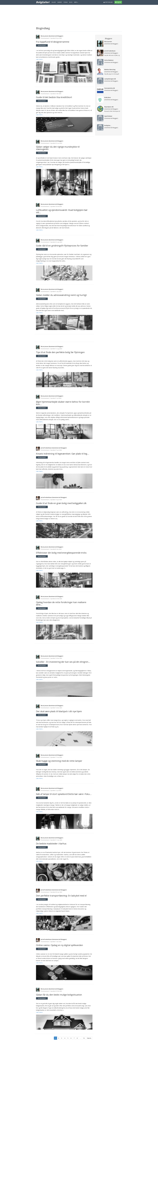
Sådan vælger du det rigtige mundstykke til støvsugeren (58, 148)
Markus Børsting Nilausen (109, 70)
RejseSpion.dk (108, 107)
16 (84, 1038)
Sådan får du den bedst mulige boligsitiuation (59, 994)
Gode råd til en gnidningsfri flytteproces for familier (62, 245)
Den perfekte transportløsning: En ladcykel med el (61, 895)
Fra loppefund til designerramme (52, 41)
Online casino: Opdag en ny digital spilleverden (59, 945)
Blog (70, 2)
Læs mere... (39, 59)
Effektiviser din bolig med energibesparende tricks (61, 552)
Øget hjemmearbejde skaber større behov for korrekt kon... (63, 403)
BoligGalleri (42, 2)
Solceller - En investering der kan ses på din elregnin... (63, 661)
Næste (89, 1038)
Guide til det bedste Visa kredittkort (54, 97)
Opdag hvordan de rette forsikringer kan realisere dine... (61, 603)
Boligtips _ (107, 125)
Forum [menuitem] (65, 2)
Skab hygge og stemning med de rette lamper (59, 760)
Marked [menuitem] (60, 2)
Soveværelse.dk (109, 88)
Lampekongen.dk (110, 79)
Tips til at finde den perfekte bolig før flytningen (60, 352)
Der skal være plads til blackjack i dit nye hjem (59, 711)
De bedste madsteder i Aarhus (51, 843)
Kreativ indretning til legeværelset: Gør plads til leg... (62, 453)
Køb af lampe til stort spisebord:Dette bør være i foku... (64, 793)
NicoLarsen (52, 36)
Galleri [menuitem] (54, 2)
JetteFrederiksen (54, 448)
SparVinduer (108, 116)
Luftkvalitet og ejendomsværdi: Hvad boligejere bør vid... (62, 211)
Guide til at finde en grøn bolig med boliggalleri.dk (61, 503)
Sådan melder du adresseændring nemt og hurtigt (61, 295)
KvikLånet (107, 97)
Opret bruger (108, 2)
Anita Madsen (108, 60)
